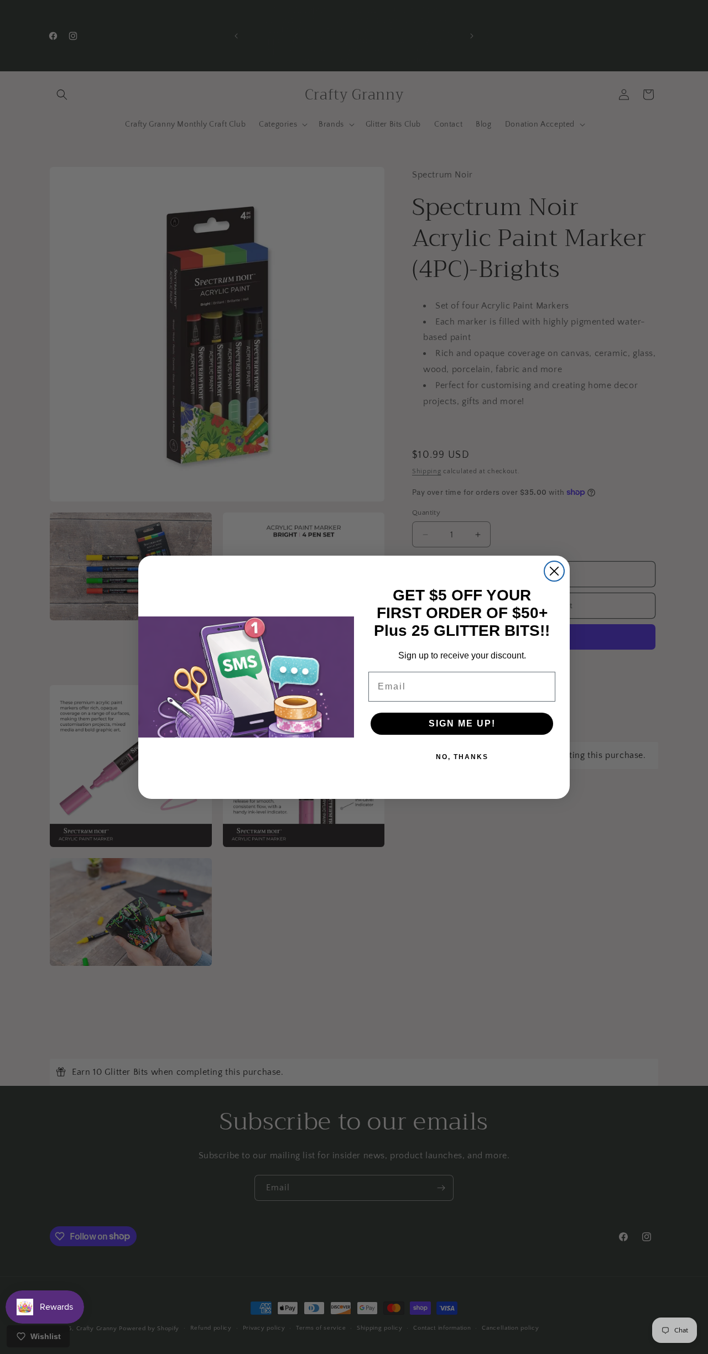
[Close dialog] (554, 571)
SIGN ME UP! (462, 723)
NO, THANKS (462, 757)
